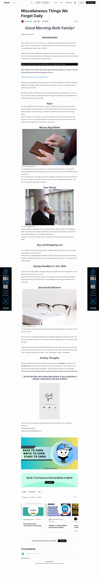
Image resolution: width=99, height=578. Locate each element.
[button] (55, 2)
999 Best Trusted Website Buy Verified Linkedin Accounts (58, 527)
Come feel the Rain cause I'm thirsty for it (34, 77)
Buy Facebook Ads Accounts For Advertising (32, 525)
